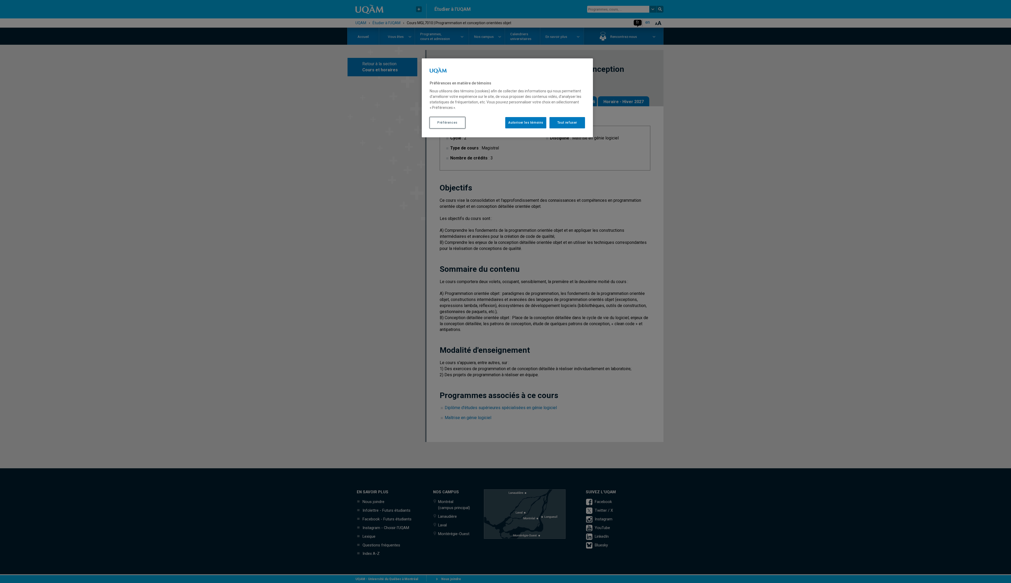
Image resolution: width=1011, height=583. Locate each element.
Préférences (447, 122)
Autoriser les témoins (525, 122)
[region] (507, 97)
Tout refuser (567, 122)
